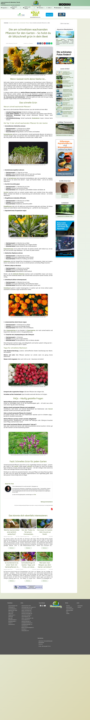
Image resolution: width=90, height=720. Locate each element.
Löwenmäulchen (11, 330)
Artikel (14, 22)
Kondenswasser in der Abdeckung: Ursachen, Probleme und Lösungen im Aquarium (68, 91)
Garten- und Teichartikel (20, 22)
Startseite (11, 22)
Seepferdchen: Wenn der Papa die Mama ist (68, 86)
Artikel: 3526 (10, 616)
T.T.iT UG (49, 646)
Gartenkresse (12, 178)
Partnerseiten (80, 605)
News (67, 611)
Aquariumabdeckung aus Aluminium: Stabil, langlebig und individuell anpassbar (67, 95)
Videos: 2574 (10, 613)
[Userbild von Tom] (8, 491)
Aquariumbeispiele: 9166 (12, 605)
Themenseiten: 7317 (25, 630)
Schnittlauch (7, 288)
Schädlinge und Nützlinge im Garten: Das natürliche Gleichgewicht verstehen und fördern (68, 74)
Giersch (50, 409)
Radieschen (7, 261)
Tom (35, 494)
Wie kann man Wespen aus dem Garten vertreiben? (45, 565)
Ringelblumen (8, 206)
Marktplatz (58, 7)
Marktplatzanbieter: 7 (12, 621)
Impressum (41, 644)
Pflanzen (27, 22)
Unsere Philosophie (69, 608)
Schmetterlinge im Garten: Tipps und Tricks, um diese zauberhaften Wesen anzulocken (28, 567)
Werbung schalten (69, 610)
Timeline (67, 613)
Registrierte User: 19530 (12, 610)
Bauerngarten (31, 330)
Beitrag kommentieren (47, 501)
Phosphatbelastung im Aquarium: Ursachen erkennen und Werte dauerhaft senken (68, 113)
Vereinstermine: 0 (11, 624)
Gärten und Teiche (27, 7)
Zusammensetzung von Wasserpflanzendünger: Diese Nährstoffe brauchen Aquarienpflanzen (68, 109)
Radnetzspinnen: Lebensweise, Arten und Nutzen (68, 77)
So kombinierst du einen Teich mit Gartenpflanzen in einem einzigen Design (11, 567)
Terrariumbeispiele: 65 (12, 608)
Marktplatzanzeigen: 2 (12, 619)
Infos (49, 7)
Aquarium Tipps (14, 7)
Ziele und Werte (69, 607)
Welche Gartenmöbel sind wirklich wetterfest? (11, 532)
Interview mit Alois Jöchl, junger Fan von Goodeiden (64, 194)
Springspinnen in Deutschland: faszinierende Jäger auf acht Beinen (68, 82)
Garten (16, 466)
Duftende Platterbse (19, 274)
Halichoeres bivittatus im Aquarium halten (66, 135)
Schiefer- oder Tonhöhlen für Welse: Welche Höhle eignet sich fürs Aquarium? (68, 100)
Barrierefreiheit (41, 642)
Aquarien (4, 7)
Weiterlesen (12, 580)
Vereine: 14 (10, 622)
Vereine (68, 7)
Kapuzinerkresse (8, 249)
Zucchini (6, 192)
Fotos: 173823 (10, 611)
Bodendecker (36, 118)
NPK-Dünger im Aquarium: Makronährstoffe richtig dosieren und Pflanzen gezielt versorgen (68, 105)
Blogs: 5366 (10, 618)
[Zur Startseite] (56, 607)
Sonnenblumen (8, 134)
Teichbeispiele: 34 (11, 607)
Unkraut (29, 466)
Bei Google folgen (65, 23)
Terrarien (40, 7)
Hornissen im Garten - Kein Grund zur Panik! (44, 532)
